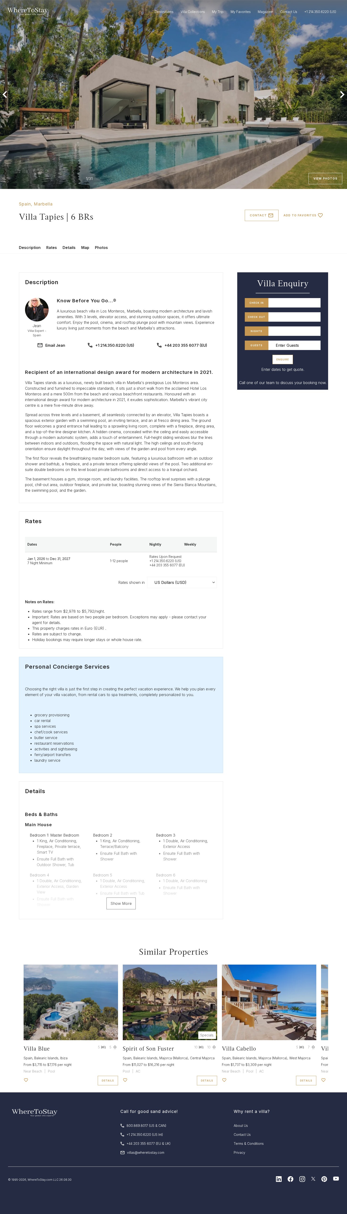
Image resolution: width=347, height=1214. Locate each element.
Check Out (257, 317)
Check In (257, 302)
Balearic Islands (46, 1058)
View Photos (325, 178)
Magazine (265, 12)
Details (69, 247)
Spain (25, 203)
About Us (241, 1126)
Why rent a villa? (252, 1111)
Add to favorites (300, 215)
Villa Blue (37, 1048)
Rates (51, 247)
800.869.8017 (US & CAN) (146, 1126)
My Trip (218, 12)
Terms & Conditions (249, 1143)
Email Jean (55, 345)
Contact (258, 215)
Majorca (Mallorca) (173, 1058)
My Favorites (241, 12)
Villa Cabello (239, 1048)
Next (342, 94)
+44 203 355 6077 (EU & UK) (149, 1143)
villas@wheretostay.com (145, 1152)
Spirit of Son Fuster (148, 1048)
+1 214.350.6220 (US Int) (145, 1135)
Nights (256, 331)
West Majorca (299, 1058)
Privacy (239, 1152)
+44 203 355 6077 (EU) (186, 345)
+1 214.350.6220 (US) (114, 345)
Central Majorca (202, 1058)
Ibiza (64, 1058)
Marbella (43, 203)
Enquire (282, 359)
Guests (256, 345)
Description (30, 247)
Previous (4, 94)
